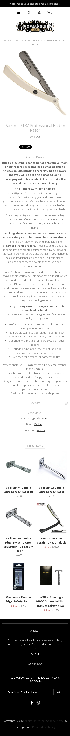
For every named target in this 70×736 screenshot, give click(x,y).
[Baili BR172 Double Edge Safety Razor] (51, 482)
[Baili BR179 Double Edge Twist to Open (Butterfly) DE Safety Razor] (18, 532)
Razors (19, 40)
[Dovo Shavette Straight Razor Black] (51, 532)
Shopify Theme (55, 721)
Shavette (42, 418)
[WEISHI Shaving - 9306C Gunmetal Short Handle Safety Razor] (51, 591)
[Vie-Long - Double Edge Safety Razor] (18, 591)
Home (7, 40)
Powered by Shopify (43, 727)
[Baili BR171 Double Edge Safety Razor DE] (18, 482)
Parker (38, 424)
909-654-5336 (35, 663)
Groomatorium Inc (33, 721)
